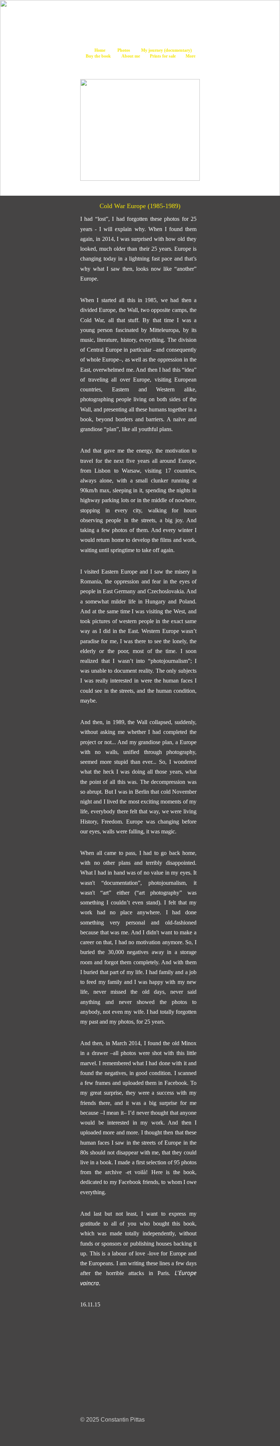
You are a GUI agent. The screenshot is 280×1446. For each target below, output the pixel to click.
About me (130, 56)
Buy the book (98, 56)
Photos (123, 50)
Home (99, 50)
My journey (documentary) (166, 50)
